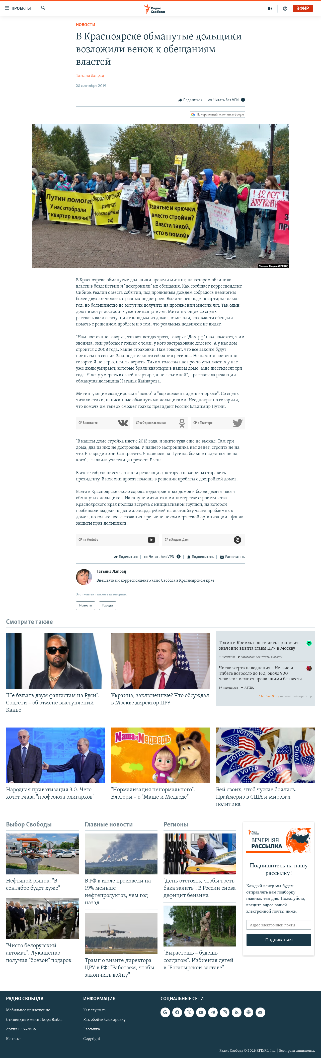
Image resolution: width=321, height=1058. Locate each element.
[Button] (190, 100)
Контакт (13, 1039)
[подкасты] (285, 8)
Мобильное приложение (28, 1010)
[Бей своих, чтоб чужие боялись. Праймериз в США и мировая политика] (265, 755)
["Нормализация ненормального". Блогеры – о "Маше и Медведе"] (160, 755)
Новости (85, 25)
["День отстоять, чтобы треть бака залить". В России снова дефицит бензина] (200, 853)
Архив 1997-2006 (21, 1029)
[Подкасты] (248, 1012)
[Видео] (270, 8)
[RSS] (236, 1012)
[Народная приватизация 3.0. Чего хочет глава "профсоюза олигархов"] (55, 755)
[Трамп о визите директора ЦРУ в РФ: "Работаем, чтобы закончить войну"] (121, 933)
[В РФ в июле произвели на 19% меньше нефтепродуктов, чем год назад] (121, 853)
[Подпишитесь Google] (165, 1012)
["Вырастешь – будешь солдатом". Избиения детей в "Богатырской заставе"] (200, 926)
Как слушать (94, 1010)
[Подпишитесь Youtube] (201, 1012)
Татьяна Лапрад (90, 76)
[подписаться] (260, 1012)
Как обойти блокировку (104, 1020)
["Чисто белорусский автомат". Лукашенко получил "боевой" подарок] (42, 918)
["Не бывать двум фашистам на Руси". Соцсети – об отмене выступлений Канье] (55, 661)
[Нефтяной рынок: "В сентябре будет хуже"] (42, 853)
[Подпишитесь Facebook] (177, 1012)
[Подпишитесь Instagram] (224, 1012)
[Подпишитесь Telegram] (213, 1012)
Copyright (91, 1039)
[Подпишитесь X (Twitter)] (189, 1012)
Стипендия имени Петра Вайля (34, 1020)
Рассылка (91, 1029)
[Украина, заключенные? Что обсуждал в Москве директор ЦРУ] (160, 661)
